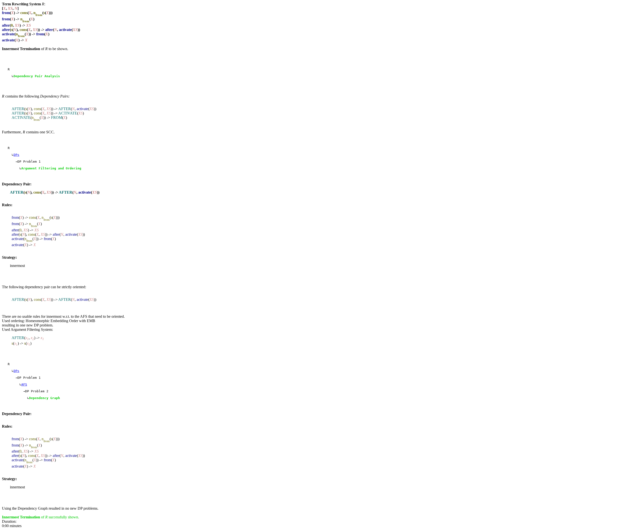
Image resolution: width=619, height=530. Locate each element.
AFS (24, 384)
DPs (16, 155)
